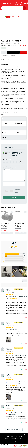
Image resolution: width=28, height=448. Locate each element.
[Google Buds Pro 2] (7, 329)
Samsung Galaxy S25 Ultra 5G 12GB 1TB (17, 296)
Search (24, 280)
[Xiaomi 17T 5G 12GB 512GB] (11, 382)
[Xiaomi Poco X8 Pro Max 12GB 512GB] (7, 355)
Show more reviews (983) (14, 429)
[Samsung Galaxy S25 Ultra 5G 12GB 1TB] (7, 296)
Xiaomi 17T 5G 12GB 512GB (21, 382)
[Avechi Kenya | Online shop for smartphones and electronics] (6, 413)
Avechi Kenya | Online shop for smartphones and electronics (15, 413)
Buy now (23, 52)
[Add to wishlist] (4, 55)
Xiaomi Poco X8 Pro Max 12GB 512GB (17, 355)
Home (2, 13)
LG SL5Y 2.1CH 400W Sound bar (19, 224)
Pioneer (16, 118)
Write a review (16, 43)
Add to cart (14, 52)
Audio (7, 13)
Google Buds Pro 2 (12, 329)
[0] (25, 3)
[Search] (24, 8)
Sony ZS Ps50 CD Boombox (5, 224)
